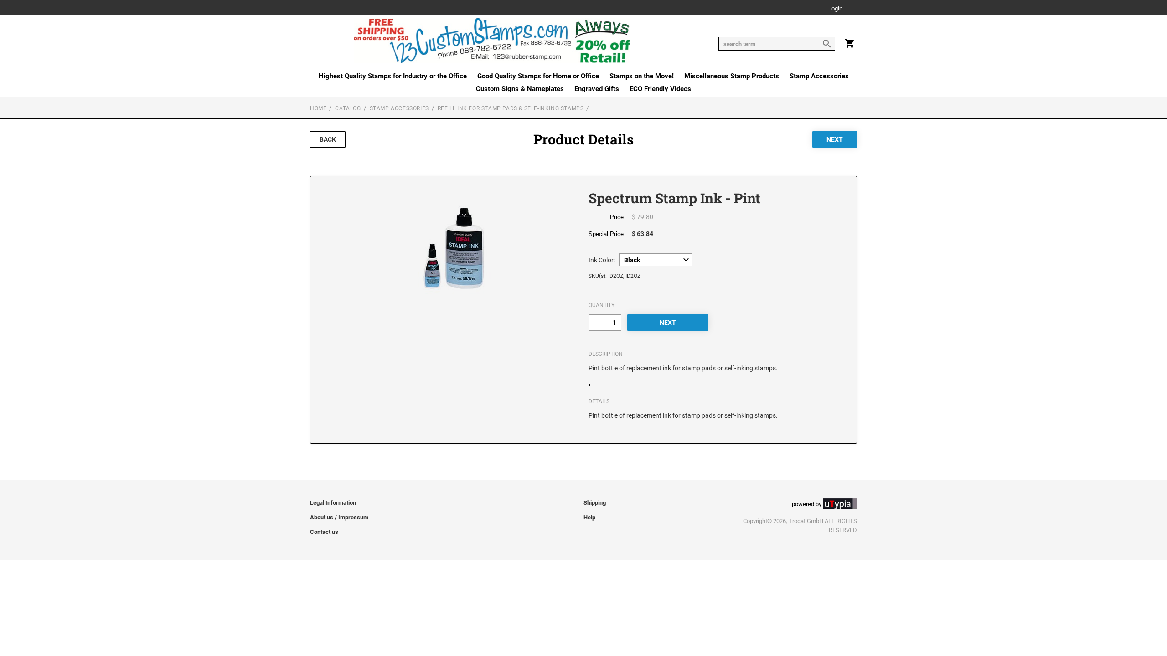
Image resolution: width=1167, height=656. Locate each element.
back (328, 139)
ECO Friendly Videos (660, 89)
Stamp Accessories (819, 76)
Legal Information (333, 502)
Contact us (324, 531)
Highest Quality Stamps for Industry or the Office (393, 76)
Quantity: (602, 305)
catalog (348, 108)
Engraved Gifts (596, 89)
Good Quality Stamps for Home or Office (538, 76)
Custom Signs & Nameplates (520, 89)
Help (589, 517)
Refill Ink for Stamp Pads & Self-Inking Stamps (511, 108)
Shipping (595, 502)
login (836, 9)
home (318, 108)
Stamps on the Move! (641, 76)
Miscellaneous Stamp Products (731, 76)
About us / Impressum (339, 517)
